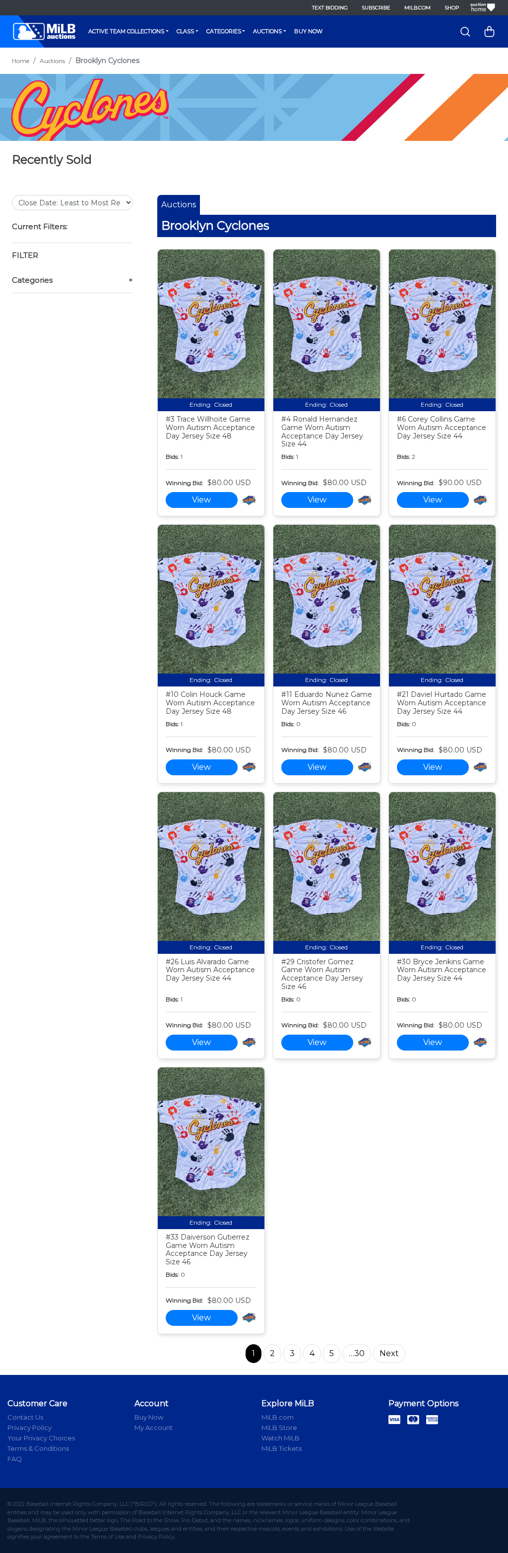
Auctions (267, 31)
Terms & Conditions (38, 1448)
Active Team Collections (126, 31)
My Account (153, 1427)
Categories (223, 31)
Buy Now (308, 31)
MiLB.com (417, 7)
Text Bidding (330, 7)
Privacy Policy (29, 1427)
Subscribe (376, 7)
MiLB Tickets (281, 1448)
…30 (357, 1353)
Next (389, 1353)
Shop (451, 7)
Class (185, 31)
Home (20, 60)
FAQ (14, 1459)
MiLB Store (279, 1427)
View (201, 499)
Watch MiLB (280, 1438)
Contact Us (25, 1417)
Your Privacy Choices (41, 1438)
